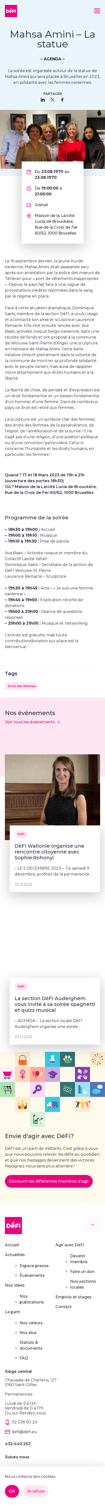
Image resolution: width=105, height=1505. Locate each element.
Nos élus (28, 1332)
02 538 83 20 (24, 1422)
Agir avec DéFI (69, 1245)
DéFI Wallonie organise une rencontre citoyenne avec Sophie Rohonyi (49, 852)
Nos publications (32, 1299)
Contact (63, 1306)
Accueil (12, 1245)
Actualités (15, 1254)
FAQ (24, 1358)
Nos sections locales (83, 1284)
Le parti (12, 1312)
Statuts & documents (31, 1345)
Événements (32, 1275)
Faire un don (82, 1271)
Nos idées (15, 1285)
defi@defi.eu (24, 1432)
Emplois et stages (73, 1297)
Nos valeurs (31, 1323)
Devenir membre (78, 1259)
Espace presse (34, 1265)
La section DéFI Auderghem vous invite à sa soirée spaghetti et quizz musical (55, 1004)
